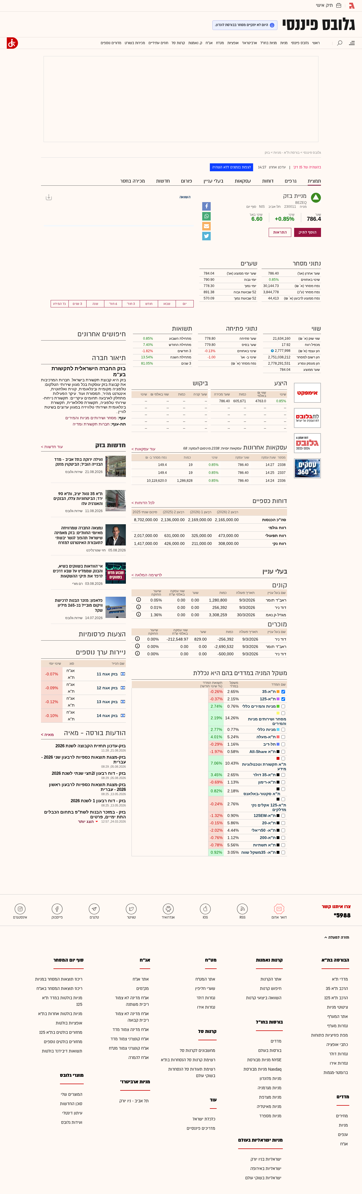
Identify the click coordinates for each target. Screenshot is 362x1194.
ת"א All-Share (262, 751)
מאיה (49, 734)
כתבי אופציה (337, 1044)
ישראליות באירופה (265, 1168)
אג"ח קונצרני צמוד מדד (130, 1039)
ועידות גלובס (71, 1122)
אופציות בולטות (69, 1023)
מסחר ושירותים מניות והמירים (91, 418)
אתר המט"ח (205, 979)
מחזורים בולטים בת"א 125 (60, 1032)
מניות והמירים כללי (259, 706)
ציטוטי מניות (337, 1007)
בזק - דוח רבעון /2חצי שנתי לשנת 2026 (89, 773)
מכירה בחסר (132, 181)
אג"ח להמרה (138, 1057)
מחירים (342, 1116)
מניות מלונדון (270, 1078)
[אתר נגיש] (12, 43)
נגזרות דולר (338, 1054)
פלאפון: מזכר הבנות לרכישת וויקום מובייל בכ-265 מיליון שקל (79, 605)
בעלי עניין (213, 181)
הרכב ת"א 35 (337, 988)
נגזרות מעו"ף (337, 1026)
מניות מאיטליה (269, 1106)
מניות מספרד (270, 1116)
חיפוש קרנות (270, 988)
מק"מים (142, 988)
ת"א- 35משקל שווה (258, 852)
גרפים (290, 181)
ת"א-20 (269, 823)
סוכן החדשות (71, 1104)
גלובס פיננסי (318, 24)
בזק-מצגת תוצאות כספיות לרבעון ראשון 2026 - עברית (87, 787)
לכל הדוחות (144, 502)
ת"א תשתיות (264, 845)
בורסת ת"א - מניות (286, 153)
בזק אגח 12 (107, 688)
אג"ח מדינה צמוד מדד (131, 1029)
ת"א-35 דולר (264, 775)
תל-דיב (269, 744)
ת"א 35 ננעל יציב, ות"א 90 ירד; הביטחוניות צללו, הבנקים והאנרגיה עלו (78, 498)
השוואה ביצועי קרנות (263, 998)
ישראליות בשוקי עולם (263, 1178)
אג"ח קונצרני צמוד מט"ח (129, 1048)
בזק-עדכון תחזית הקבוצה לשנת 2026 (90, 745)
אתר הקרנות (270, 979)
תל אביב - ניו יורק (134, 1101)
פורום (186, 181)
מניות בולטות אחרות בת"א (60, 1014)
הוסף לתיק (307, 232)
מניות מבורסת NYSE (264, 1060)
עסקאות (243, 181)
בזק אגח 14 (107, 715)
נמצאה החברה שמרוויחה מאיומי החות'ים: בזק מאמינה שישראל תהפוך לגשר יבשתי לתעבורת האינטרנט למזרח (78, 535)
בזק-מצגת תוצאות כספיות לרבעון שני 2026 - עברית (83, 759)
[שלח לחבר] (206, 226)
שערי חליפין (205, 988)
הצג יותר (86, 821)
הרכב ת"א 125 (336, 998)
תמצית (314, 181)
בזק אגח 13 (107, 701)
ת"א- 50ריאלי (263, 830)
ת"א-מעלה (266, 737)
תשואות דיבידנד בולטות (62, 1051)
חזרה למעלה (338, 937)
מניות (343, 1125)
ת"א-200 (268, 837)
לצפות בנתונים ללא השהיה (231, 167)
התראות (280, 232)
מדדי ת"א (340, 979)
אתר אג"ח (141, 979)
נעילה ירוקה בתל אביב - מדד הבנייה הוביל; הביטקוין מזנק (78, 462)
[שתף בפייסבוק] (206, 206)
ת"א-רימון (267, 782)
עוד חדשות (53, 446)
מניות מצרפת (270, 1097)
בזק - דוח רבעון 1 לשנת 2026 (98, 800)
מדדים (276, 1041)
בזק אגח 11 (107, 674)
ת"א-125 (268, 699)
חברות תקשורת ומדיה (91, 424)
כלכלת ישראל (204, 1119)
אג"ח (344, 1144)
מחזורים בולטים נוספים (63, 1042)
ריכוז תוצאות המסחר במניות (58, 979)
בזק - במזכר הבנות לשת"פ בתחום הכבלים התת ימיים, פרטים (85, 814)
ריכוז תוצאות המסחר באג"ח (59, 988)
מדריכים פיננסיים (201, 1128)
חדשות (163, 181)
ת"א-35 (269, 691)
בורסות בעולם (269, 1050)
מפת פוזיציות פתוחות (329, 1035)
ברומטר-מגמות (336, 1072)
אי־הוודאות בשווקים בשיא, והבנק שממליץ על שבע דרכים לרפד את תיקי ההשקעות (78, 571)
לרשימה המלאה (148, 575)
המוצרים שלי (71, 1094)
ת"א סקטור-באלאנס (262, 793)
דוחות (267, 181)
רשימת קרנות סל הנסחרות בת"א (188, 1060)
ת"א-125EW (265, 815)
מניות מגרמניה (269, 1088)
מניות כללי (266, 729)
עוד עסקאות (145, 449)
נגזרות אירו (339, 1063)
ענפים (343, 1134)
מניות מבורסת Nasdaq (262, 1069)
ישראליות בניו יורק (266, 1159)
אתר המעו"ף (337, 1016)
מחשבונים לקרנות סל (197, 1050)
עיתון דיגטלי (72, 1113)
